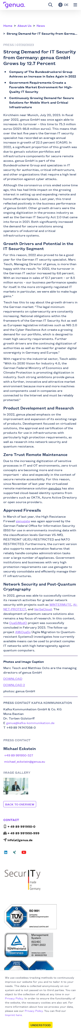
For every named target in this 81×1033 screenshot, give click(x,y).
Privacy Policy (14, 998)
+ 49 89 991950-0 (21, 826)
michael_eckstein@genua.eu (24, 761)
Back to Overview (19, 804)
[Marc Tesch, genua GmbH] (15, 786)
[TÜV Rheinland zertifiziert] (41, 945)
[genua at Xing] (14, 854)
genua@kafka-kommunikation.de (30, 723)
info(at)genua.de (20, 840)
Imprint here (13, 1015)
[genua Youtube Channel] (24, 854)
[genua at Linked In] (7, 854)
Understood (41, 1025)
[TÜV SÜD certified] (41, 916)
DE (66, 4)
